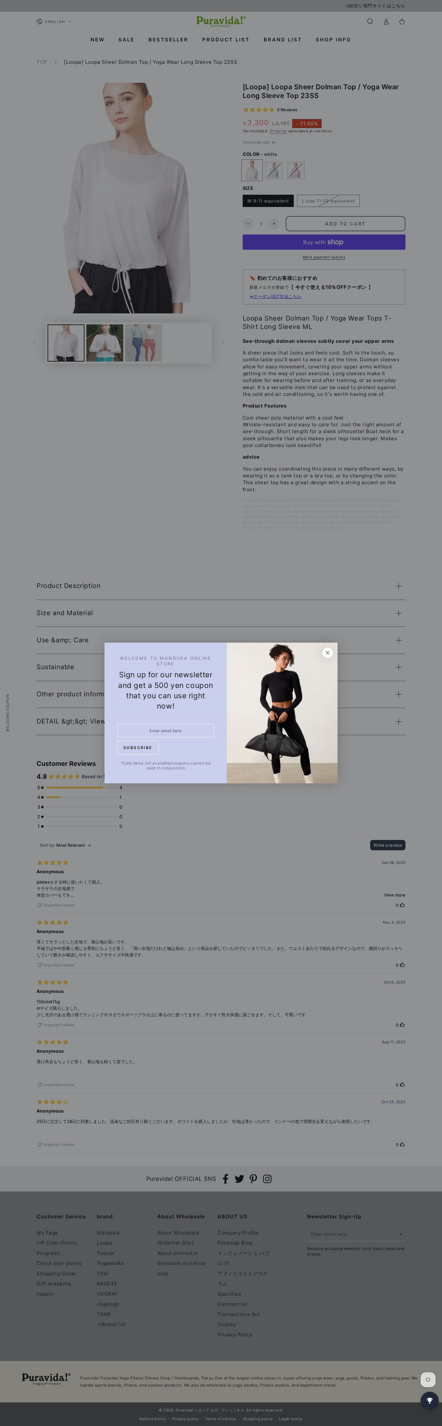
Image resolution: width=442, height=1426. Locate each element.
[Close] (328, 652)
